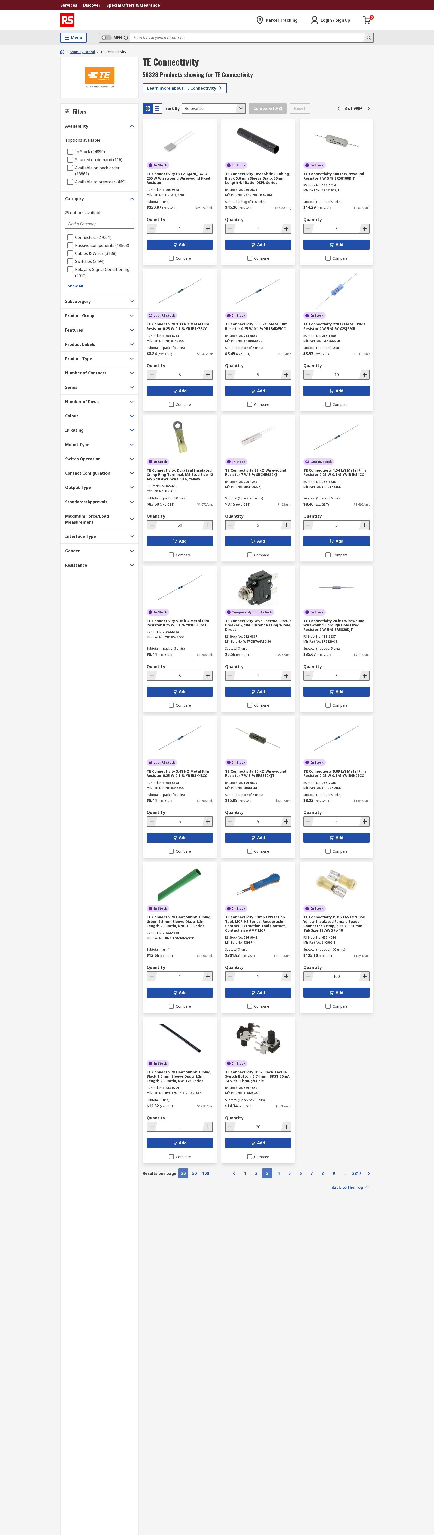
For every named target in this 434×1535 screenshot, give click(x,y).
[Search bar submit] (368, 37)
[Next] (369, 108)
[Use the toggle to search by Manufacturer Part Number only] (126, 38)
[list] (157, 108)
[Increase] (207, 228)
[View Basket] (367, 20)
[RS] (67, 20)
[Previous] (339, 108)
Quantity (156, 219)
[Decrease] (152, 228)
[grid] (148, 108)
